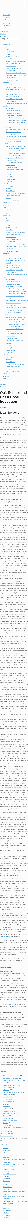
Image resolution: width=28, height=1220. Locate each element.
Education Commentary (10, 1085)
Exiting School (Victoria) (13, 96)
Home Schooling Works (10, 907)
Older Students (4, 936)
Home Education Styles (13, 113)
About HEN (6, 15)
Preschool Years (8, 1111)
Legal (4, 1104)
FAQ (7, 49)
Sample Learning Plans (13, 94)
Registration (6, 82)
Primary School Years (9, 1113)
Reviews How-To (11, 101)
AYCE (14, 927)
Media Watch (7, 1106)
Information (6, 44)
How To (5, 106)
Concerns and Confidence (10, 1078)
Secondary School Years (10, 1120)
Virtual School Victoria (13, 80)
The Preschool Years (12, 134)
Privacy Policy (4, 1144)
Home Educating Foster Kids (14, 99)
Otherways (6, 205)
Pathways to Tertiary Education (18, 120)
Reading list (9, 176)
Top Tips (5, 1123)
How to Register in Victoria (14, 87)
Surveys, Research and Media (14, 68)
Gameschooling (7, 1087)
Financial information (12, 56)
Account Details (7, 1150)
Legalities (9, 85)
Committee (6, 1178)
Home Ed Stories (8, 1097)
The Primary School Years (13, 132)
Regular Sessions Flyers (13, 200)
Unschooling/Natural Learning (12, 1127)
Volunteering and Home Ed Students (17, 129)
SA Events (9, 188)
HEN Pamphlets (10, 70)
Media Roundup (10, 179)
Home (5, 42)
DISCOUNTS (6, 1152)
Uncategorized (7, 1125)
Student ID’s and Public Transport (16, 73)
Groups (8, 198)
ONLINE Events (10, 191)
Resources (6, 143)
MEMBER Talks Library (9, 1169)
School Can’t (10, 52)
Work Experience (11, 66)
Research (5, 1116)
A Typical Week (10, 108)
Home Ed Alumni (8, 1094)
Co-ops (8, 174)
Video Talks (9, 59)
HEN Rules (6, 1176)
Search (2, 38)
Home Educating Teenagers (14, 115)
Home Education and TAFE (17, 122)
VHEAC (8, 54)
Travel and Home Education (14, 139)
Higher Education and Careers (12, 1092)
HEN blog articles (11, 167)
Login (4, 19)
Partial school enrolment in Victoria (16, 103)
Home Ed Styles (8, 1099)
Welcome (5, 1148)
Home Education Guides (13, 110)
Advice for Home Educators (11, 1076)
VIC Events (9, 186)
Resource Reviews (8, 1118)
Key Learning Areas (8, 1101)
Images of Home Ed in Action (14, 158)
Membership (6, 202)
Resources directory (12, 160)
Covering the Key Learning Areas (16, 146)
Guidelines (6, 1171)
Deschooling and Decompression (16, 136)
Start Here (9, 47)
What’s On (6, 184)
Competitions (10, 181)
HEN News (6, 1090)
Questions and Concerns (13, 141)
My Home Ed (7, 1109)
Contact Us (6, 17)
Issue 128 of (7, 997)
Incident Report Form (9, 1174)
